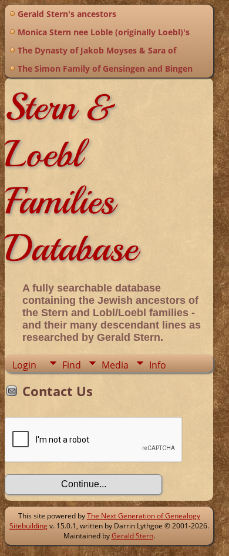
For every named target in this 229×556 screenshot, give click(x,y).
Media (115, 365)
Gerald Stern (132, 536)
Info (157, 365)
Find (71, 365)
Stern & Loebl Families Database (71, 177)
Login (24, 365)
